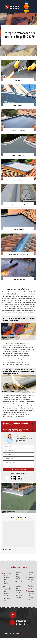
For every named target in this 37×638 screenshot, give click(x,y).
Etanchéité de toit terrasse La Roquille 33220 (7, 579)
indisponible (14, 6)
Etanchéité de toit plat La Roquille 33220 (7, 591)
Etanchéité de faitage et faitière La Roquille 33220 (31, 583)
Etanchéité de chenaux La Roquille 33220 (19, 587)
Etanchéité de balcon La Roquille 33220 (31, 595)
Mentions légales (27, 633)
